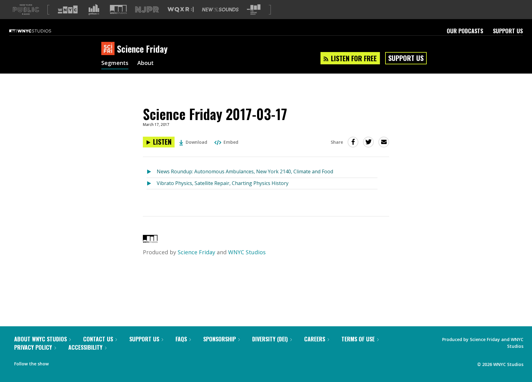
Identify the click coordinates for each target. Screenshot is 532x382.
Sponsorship (219, 339)
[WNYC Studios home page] (37, 31)
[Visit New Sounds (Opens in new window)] (220, 9)
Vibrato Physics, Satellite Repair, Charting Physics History (222, 183)
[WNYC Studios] (150, 240)
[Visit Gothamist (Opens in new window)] (94, 9)
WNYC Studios (247, 252)
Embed (231, 142)
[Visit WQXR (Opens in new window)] (180, 10)
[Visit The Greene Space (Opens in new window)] (253, 9)
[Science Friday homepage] (109, 49)
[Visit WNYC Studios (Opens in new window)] (118, 9)
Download (196, 142)
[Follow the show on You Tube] (81, 362)
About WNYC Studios (40, 339)
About (145, 63)
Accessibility (85, 347)
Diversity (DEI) (270, 339)
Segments (114, 63)
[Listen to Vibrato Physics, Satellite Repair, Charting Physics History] (152, 183)
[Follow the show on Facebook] (57, 362)
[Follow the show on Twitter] (69, 362)
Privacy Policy (33, 347)
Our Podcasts (465, 31)
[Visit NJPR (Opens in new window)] (147, 9)
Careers (314, 339)
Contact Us (98, 339)
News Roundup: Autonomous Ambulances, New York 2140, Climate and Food (245, 171)
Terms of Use (358, 339)
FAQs (181, 339)
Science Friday (196, 252)
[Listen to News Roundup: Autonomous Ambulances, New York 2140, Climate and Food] (152, 172)
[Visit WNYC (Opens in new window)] (68, 10)
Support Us (508, 31)
